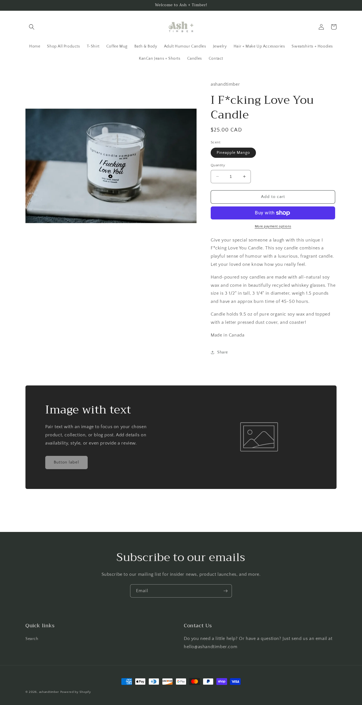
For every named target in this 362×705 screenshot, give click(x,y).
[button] (31, 27)
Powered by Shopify (75, 692)
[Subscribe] (225, 591)
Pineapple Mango (233, 152)
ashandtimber (49, 692)
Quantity (218, 165)
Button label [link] (66, 462)
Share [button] (222, 352)
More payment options (273, 226)
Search (31, 639)
